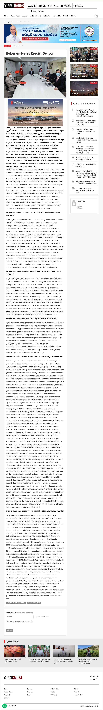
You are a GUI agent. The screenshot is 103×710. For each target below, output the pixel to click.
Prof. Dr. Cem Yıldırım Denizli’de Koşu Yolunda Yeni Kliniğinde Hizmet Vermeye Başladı (83, 149)
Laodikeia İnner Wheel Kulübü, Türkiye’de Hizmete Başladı (84, 139)
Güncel (76, 689)
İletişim (97, 706)
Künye (82, 706)
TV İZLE (33, 5)
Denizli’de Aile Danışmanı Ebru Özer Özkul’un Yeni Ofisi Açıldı (84, 122)
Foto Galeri (54, 689)
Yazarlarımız (89, 706)
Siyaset (76, 692)
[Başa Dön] (99, 706)
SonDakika (7, 695)
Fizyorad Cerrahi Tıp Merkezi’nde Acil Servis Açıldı (83, 190)
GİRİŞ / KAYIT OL (38, 11)
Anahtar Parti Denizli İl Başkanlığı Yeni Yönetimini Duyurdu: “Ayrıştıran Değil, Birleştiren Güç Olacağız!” (84, 173)
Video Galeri (78, 695)
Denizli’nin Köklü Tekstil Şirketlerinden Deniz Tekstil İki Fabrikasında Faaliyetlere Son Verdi (84, 112)
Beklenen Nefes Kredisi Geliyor (16, 602)
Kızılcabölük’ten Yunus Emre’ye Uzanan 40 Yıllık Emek (83, 131)
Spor (28, 695)
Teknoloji (94, 48)
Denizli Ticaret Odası (34, 602)
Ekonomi (7, 46)
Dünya (6, 689)
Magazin (30, 692)
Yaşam (6, 698)
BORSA (43, 5)
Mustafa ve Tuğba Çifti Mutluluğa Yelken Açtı (83, 158)
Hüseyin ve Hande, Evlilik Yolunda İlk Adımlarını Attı (84, 182)
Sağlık (53, 692)
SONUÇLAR (54, 5)
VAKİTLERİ (80, 5)
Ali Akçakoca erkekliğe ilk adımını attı (84, 165)
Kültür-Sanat (8, 692)
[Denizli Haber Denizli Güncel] (14, 7)
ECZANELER (67, 5)
